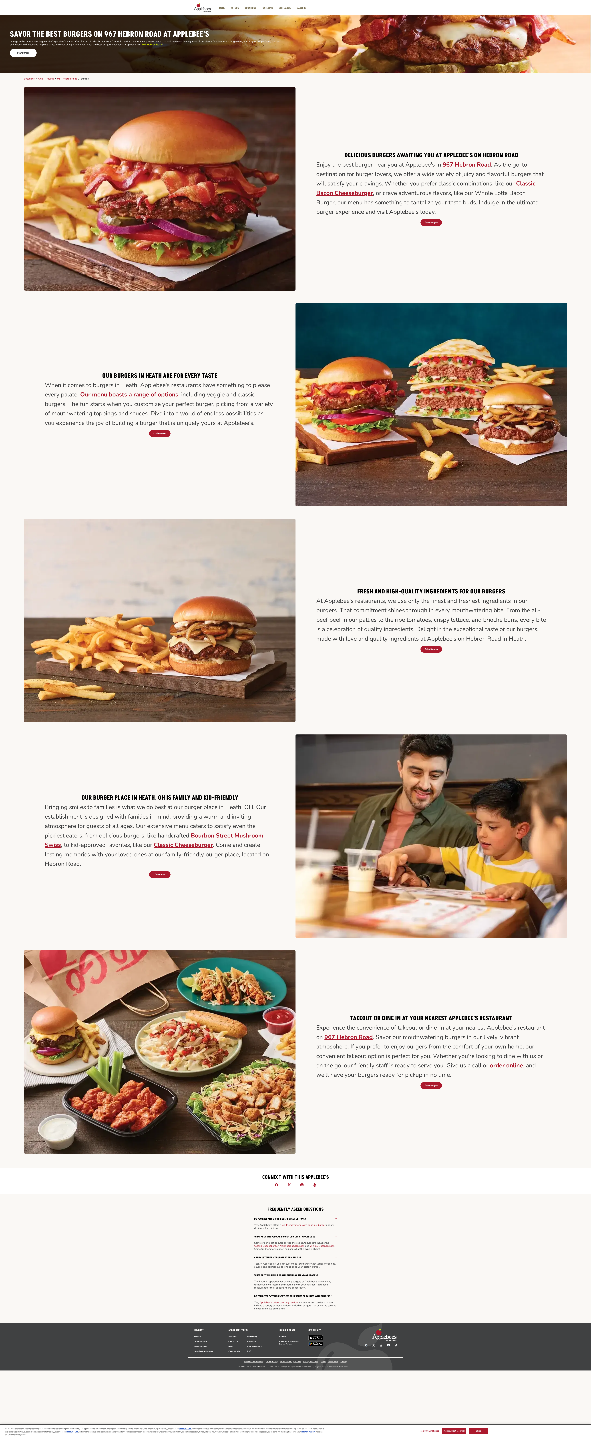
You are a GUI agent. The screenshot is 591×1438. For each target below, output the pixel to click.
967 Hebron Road (67, 78)
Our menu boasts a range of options (129, 394)
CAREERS (301, 8)
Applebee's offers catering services (279, 1302)
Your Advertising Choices (290, 1361)
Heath (50, 78)
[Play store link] (315, 1343)
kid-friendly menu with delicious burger (304, 1225)
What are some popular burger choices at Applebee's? (284, 1236)
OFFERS (235, 8)
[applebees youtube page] (389, 1345)
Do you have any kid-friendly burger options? (280, 1219)
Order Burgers (431, 222)
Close (478, 1430)
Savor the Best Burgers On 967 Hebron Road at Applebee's (109, 34)
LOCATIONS (250, 8)
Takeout (197, 1336)
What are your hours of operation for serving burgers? (286, 1275)
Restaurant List (200, 1346)
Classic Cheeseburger (183, 845)
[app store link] (315, 1337)
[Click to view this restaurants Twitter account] (289, 1184)
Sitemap (344, 1361)
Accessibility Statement (253, 1361)
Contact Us (233, 1341)
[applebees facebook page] (366, 1345)
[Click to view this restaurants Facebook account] (276, 1184)
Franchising (252, 1336)
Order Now (160, 874)
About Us (232, 1336)
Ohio (40, 78)
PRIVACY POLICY (308, 1431)
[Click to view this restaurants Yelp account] (314, 1184)
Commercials (234, 1351)
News (230, 1346)
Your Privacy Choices (429, 1430)
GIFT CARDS (285, 8)
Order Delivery (200, 1341)
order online (506, 1065)
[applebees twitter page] (373, 1345)
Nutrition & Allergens (203, 1351)
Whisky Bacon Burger (322, 1246)
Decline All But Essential (454, 1430)
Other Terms (333, 1361)
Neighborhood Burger (292, 1246)
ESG (249, 1351)
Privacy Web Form (310, 1361)
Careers (282, 1336)
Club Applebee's (254, 1346)
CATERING (268, 8)
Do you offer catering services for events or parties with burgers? (293, 1296)
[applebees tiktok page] (395, 1345)
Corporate (251, 1341)
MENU (222, 8)
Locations (29, 78)
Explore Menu (159, 433)
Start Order (23, 53)
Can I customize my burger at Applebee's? (277, 1257)
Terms (323, 1361)
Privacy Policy (271, 1361)
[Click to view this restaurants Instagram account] (302, 1184)
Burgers (85, 78)
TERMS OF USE (185, 1428)
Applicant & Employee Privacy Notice (289, 1342)
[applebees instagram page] (381, 1345)
